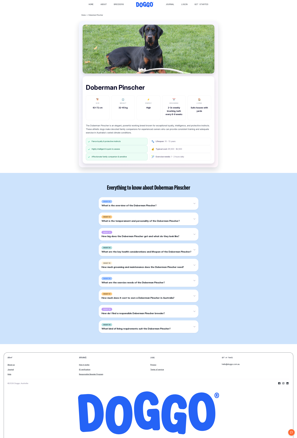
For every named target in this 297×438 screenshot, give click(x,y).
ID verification (84, 369)
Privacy (153, 365)
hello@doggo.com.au (231, 364)
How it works (84, 365)
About (104, 4)
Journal (170, 4)
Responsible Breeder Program (91, 374)
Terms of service (157, 369)
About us (11, 365)
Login (184, 4)
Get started (201, 4)
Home (91, 4)
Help (9, 374)
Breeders (119, 4)
